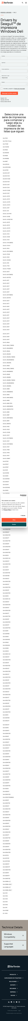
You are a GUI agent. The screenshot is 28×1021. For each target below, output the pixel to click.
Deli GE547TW (6, 774)
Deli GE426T (6, 532)
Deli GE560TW (6, 852)
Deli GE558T (6, 841)
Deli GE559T (6, 846)
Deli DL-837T (6, 333)
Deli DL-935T (6, 447)
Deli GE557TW (6, 838)
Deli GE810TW (6, 878)
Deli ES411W (6, 473)
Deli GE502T (6, 668)
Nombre (3, 56)
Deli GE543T (6, 748)
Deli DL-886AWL (7, 362)
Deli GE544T (6, 753)
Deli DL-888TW (7, 423)
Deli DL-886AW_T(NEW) (9, 357)
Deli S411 (5, 907)
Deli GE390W (6, 487)
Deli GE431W (6, 575)
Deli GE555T (6, 823)
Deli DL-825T (6, 292)
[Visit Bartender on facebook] (11, 1002)
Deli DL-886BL (6, 374)
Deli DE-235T (6, 184)
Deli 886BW (6, 158)
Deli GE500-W (6, 654)
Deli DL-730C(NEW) (8, 242)
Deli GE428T (6, 543)
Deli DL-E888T (6, 458)
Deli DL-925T (6, 441)
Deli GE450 (6, 636)
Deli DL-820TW (7, 277)
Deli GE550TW (6, 794)
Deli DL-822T (6, 283)
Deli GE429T (6, 549)
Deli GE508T (6, 703)
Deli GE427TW (6, 541)
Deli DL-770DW (7, 268)
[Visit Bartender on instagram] (19, 1002)
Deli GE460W (6, 645)
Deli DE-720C (6, 187)
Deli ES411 (5, 470)
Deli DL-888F (6, 415)
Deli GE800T (6, 864)
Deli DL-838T (6, 336)
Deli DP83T (6, 464)
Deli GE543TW (6, 751)
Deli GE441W (6, 633)
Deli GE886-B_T (7, 887)
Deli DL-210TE (6, 196)
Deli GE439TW (6, 628)
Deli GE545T (6, 759)
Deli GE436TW (6, 610)
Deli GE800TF (6, 867)
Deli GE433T (6, 584)
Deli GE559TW (6, 849)
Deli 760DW (6, 147)
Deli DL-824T (6, 289)
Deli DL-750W (6, 254)
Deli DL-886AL (6, 351)
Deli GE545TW (6, 762)
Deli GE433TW (6, 587)
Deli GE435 (6, 596)
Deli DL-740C (6, 248)
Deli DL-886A (6, 342)
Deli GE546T (6, 765)
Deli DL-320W (6, 216)
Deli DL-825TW (7, 297)
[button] (14, 935)
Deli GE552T (6, 806)
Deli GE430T (6, 561)
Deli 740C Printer (7, 141)
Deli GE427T (6, 538)
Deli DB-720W (6, 178)
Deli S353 (5, 899)
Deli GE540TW (6, 733)
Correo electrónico (5, 69)
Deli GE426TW (6, 535)
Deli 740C (5, 138)
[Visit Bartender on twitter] (14, 1002)
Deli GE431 (5, 567)
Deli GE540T (6, 730)
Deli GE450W (6, 639)
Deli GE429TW (6, 552)
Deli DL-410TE (6, 222)
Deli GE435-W (6, 599)
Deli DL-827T (6, 303)
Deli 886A (5, 149)
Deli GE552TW (6, 809)
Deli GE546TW (6, 768)
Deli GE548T (6, 777)
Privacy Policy (7, 509)
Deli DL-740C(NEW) (8, 251)
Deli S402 (5, 904)
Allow (14, 520)
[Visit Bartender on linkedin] (9, 1002)
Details (23, 515)
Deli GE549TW (6, 785)
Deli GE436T (6, 607)
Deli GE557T (6, 835)
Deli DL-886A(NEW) (8, 348)
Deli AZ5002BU (7, 167)
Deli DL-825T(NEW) (8, 295)
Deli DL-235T (6, 208)
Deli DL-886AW (7, 354)
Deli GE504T (6, 680)
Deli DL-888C (6, 394)
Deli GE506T (6, 691)
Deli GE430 (6, 555)
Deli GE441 (5, 630)
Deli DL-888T (6, 420)
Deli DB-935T (6, 181)
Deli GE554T (6, 817)
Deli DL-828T (6, 306)
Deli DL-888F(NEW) (8, 418)
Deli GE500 (6, 651)
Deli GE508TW (6, 706)
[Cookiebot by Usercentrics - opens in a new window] (20, 495)
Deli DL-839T (6, 339)
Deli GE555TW (6, 826)
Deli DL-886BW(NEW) (8, 383)
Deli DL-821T (6, 280)
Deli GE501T (6, 662)
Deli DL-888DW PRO (8, 409)
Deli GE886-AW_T (7, 884)
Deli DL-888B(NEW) (8, 391)
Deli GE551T (6, 800)
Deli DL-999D (6, 452)
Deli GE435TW (6, 604)
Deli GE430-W (6, 558)
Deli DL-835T (6, 326)
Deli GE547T (6, 771)
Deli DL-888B (6, 389)
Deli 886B (5, 155)
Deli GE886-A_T (7, 881)
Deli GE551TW (6, 803)
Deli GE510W (6, 718)
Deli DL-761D (6, 263)
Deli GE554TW (6, 820)
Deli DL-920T (6, 435)
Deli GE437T (6, 613)
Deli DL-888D (6, 400)
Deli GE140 (5, 476)
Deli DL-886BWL (7, 386)
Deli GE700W (6, 861)
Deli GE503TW (6, 677)
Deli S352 (5, 896)
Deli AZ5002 (6, 164)
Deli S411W (5, 910)
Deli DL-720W (6, 237)
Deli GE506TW (6, 694)
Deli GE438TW (6, 622)
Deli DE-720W (6, 190)
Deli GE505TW (6, 688)
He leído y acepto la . (14, 88)
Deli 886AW (6, 152)
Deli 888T (5, 161)
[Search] (22, 3)
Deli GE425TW (6, 529)
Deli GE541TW (6, 739)
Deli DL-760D (6, 257)
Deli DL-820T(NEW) (8, 274)
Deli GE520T (6, 720)
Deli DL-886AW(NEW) (8, 360)
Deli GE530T (6, 724)
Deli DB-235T (6, 173)
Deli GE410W (6, 493)
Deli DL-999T (6, 455)
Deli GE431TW (6, 572)
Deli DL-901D (6, 426)
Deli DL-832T (6, 318)
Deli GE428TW (6, 546)
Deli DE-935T (6, 193)
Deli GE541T (6, 736)
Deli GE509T (6, 709)
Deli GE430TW (6, 564)
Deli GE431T (6, 570)
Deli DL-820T (6, 271)
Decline (14, 524)
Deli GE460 (6, 642)
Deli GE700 (6, 855)
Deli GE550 (6, 788)
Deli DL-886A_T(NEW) (8, 345)
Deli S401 (5, 901)
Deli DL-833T (6, 321)
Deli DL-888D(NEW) (8, 406)
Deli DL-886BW (7, 377)
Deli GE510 (5, 715)
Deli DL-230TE (6, 202)
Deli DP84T (6, 467)
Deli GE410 (5, 490)
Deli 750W (5, 144)
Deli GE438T (6, 619)
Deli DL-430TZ (6, 231)
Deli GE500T (6, 657)
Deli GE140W (6, 478)
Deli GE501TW (6, 665)
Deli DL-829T (6, 309)
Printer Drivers (6, 12)
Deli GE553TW (6, 814)
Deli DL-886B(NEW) (8, 371)
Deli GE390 (6, 484)
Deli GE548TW (6, 780)
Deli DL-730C (6, 239)
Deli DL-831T (6, 315)
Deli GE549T (6, 782)
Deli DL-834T (6, 324)
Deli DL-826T (6, 300)
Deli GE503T (6, 674)
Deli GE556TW (6, 832)
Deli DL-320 (6, 210)
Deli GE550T (6, 791)
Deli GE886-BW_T (7, 890)
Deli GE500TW (6, 659)
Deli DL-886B (6, 365)
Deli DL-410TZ (6, 225)
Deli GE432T (6, 578)
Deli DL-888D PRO (7, 403)
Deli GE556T (6, 829)
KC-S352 (5, 913)
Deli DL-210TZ (6, 199)
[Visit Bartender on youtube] (16, 1002)
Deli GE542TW (6, 745)
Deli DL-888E (6, 412)
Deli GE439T (6, 625)
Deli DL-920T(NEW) (8, 438)
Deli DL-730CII (6, 245)
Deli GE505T (6, 686)
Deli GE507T (6, 697)
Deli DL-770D (6, 266)
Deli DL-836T (6, 329)
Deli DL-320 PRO (7, 213)
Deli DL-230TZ (6, 205)
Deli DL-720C (6, 234)
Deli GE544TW (6, 756)
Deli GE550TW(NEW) (8, 797)
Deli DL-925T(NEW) (8, 444)
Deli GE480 (6, 648)
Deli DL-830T (6, 312)
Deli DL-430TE (6, 228)
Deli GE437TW (6, 616)
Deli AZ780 (5, 170)
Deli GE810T (6, 872)
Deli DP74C (6, 461)
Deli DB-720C (6, 176)
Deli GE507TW (6, 700)
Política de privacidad (19, 88)
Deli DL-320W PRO (8, 219)
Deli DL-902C (6, 429)
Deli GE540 (6, 727)
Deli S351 (5, 893)
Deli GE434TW (6, 593)
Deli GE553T (6, 811)
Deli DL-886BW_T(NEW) (9, 380)
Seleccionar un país (5, 75)
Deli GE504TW (6, 683)
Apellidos (3, 62)
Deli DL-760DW (7, 260)
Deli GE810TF (6, 875)
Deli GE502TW (6, 671)
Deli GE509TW (6, 712)
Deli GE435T (6, 601)
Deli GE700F (6, 858)
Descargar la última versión (9, 93)
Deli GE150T (6, 481)
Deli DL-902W (6, 432)
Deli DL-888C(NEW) (8, 397)
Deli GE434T (6, 590)
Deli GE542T (6, 742)
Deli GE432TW (6, 581)
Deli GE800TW (6, 870)
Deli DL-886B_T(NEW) (8, 368)
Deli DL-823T (6, 286)
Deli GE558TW (6, 843)
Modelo (3, 82)
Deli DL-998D (6, 449)
